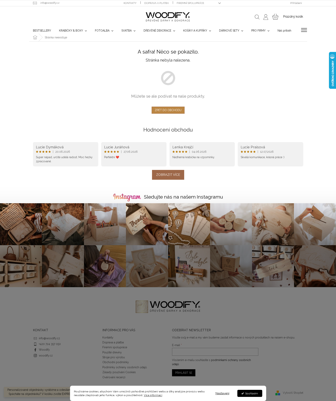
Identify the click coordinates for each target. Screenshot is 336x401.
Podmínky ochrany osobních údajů (124, 367)
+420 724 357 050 (50, 344)
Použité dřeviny (112, 352)
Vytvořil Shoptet (293, 392)
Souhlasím (251, 393)
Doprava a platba (156, 3)
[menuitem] (42, 30)
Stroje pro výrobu (113, 357)
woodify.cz (46, 355)
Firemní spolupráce (190, 3)
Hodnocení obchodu (168, 130)
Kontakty (130, 3)
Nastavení (222, 393)
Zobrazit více (168, 175)
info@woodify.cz (49, 338)
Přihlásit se (183, 372)
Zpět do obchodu (168, 110)
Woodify (44, 349)
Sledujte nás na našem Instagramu (183, 197)
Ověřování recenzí (113, 377)
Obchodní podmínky (115, 362)
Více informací (153, 395)
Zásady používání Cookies (119, 372)
